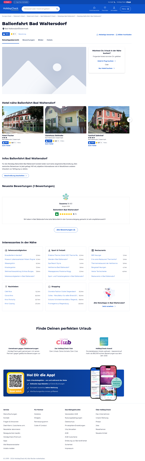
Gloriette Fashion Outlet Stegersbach (62, 291)
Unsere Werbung (102, 418)
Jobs (97, 425)
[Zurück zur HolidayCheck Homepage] (10, 8)
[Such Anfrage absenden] (57, 8)
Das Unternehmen (102, 414)
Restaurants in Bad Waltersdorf (103, 276)
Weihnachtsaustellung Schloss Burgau (19, 271)
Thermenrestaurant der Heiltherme (104, 263)
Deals (6, 2)
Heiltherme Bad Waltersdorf (58, 267)
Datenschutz (69, 422)
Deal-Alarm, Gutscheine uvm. (14, 425)
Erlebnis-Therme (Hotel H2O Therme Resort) (63, 255)
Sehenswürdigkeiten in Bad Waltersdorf (19, 276)
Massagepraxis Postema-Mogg (59, 271)
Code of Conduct (40, 425)
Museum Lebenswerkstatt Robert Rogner (20, 259)
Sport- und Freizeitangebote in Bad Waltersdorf (66, 276)
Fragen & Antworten (10, 422)
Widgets (37, 418)
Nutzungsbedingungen (73, 418)
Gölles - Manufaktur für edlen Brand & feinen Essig (63, 295)
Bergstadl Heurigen (98, 267)
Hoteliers (37, 414)
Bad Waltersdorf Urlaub (48, 16)
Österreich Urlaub (19, 16)
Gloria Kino (9, 295)
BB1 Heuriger (96, 255)
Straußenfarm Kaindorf (13, 255)
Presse (98, 422)
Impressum (69, 448)
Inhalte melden (9, 448)
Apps (5, 441)
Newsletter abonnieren (11, 429)
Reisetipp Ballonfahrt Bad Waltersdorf (89, 16)
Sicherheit (68, 445)
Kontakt (110, 2)
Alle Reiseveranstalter (11, 445)
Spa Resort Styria (54, 263)
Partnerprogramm (41, 422)
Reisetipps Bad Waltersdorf (66, 16)
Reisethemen (101, 429)
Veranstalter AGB (71, 414)
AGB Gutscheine (71, 437)
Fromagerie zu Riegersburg (58, 304)
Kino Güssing (10, 304)
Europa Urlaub (6, 16)
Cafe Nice (8, 291)
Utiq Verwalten (70, 429)
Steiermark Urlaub (32, 16)
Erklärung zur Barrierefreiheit (76, 441)
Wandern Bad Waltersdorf (58, 259)
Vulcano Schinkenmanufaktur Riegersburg (63, 300)
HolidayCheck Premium (12, 437)
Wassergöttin (10, 263)
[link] (94, 8)
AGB (66, 433)
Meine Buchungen (10, 414)
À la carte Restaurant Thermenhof (104, 259)
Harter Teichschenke (98, 271)
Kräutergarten (10, 267)
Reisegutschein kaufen (11, 433)
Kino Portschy (10, 300)
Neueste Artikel (101, 433)
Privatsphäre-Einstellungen (75, 425)
